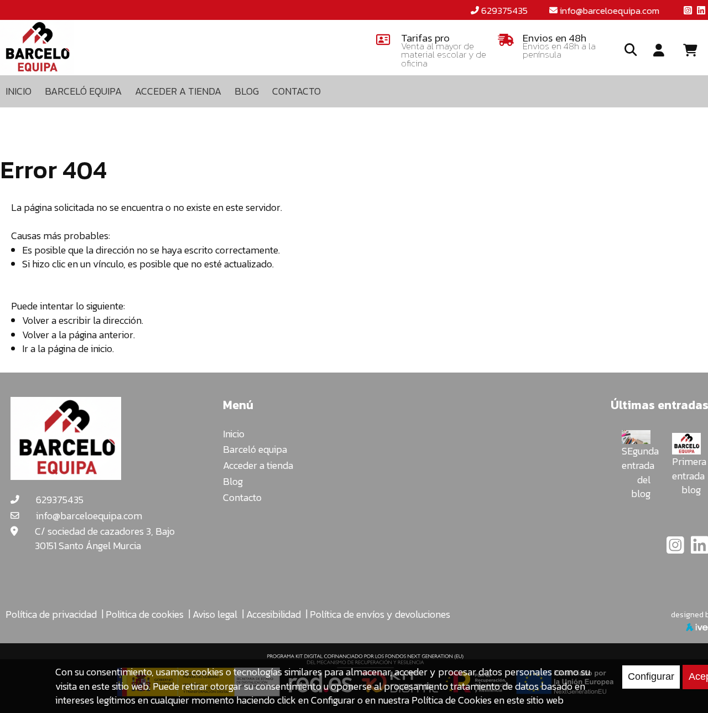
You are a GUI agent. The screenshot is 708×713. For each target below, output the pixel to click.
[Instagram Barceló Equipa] (676, 548)
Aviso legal (214, 614)
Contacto (242, 497)
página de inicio (80, 348)
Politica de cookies (145, 614)
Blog (233, 481)
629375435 (504, 10)
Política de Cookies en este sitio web (488, 700)
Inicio (233, 433)
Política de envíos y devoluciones (380, 614)
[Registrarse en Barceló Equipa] (658, 51)
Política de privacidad (51, 614)
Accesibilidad (273, 614)
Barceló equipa (255, 449)
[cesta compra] (694, 51)
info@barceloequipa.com (609, 10)
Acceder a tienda (258, 465)
